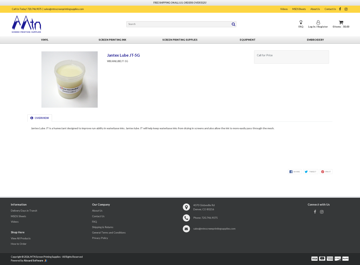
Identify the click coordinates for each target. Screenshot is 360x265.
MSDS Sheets (299, 9)
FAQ (300, 26)
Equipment (248, 39)
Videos (284, 9)
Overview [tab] (42, 117)
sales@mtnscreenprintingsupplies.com (64, 9)
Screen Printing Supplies (179, 39)
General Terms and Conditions (109, 232)
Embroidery (315, 39)
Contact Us (330, 9)
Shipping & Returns (102, 227)
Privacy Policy (100, 237)
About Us (315, 9)
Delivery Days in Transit (24, 210)
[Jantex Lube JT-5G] (69, 106)
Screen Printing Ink (112, 39)
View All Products (21, 238)
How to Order (18, 243)
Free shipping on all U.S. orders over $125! (180, 2)
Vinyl (44, 39)
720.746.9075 (210, 217)
